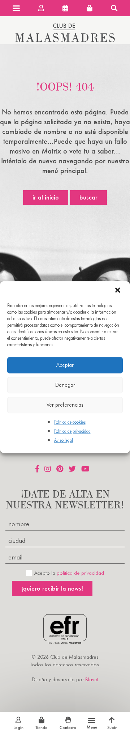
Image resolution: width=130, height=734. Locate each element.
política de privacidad (80, 573)
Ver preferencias (65, 405)
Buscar (88, 197)
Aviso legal (63, 440)
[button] (118, 290)
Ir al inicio (45, 197)
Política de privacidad (72, 431)
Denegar (65, 385)
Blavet (91, 679)
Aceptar (65, 365)
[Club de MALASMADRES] (65, 39)
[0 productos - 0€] (89, 8)
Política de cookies (70, 422)
